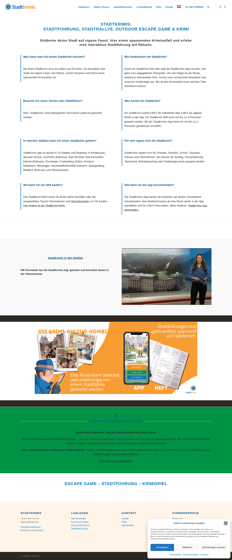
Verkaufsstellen (80, 201)
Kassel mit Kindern (80, 522)
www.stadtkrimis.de (29, 522)
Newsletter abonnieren (31, 527)
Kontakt (125, 518)
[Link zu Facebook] (225, 7)
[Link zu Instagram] (220, 7)
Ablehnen (187, 547)
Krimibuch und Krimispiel (32, 530)
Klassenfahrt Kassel (80, 525)
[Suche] (208, 7)
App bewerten (128, 525)
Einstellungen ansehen (214, 547)
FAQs (124, 522)
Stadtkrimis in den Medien (65, 258)
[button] (225, 523)
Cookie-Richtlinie (175, 554)
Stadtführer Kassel (79, 528)
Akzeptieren (162, 547)
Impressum (204, 554)
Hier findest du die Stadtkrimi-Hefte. (44, 205)
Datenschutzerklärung (191, 554)
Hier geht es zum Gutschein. (116, 460)
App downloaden (78, 518)
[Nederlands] (179, 7)
